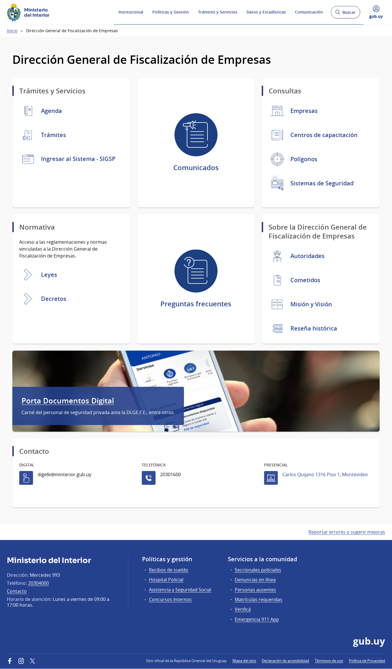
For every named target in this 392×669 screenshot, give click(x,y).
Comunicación (309, 12)
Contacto (17, 591)
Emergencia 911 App (257, 619)
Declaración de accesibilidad (285, 660)
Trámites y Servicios (217, 12)
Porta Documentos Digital (68, 401)
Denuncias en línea (255, 579)
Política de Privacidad (367, 660)
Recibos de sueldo (168, 570)
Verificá (243, 609)
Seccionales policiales (258, 570)
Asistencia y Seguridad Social (180, 590)
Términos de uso (329, 660)
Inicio (12, 30)
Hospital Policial (166, 579)
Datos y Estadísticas (266, 12)
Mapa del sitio (244, 660)
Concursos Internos (170, 599)
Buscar (345, 13)
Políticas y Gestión (170, 12)
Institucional (131, 12)
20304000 (38, 583)
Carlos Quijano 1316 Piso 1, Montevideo (325, 474)
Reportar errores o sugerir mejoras (346, 532)
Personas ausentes (255, 590)
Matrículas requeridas (258, 599)
